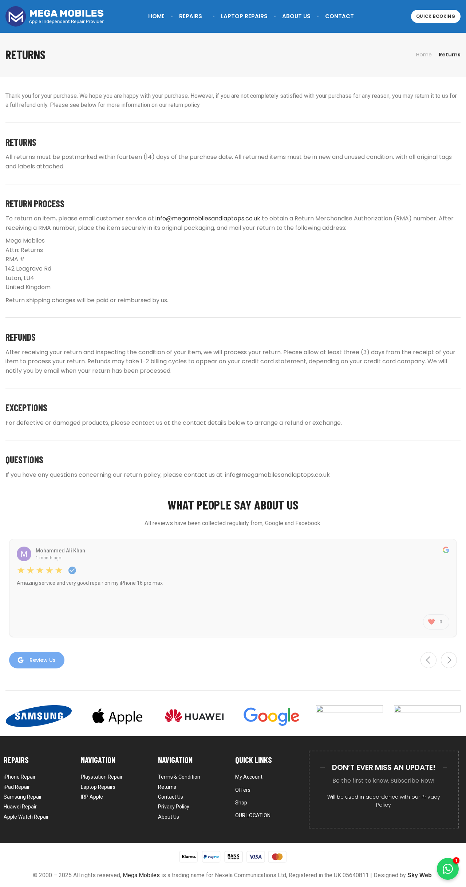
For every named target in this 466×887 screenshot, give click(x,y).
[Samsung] (38, 716)
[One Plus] (427, 716)
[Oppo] (349, 716)
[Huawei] (194, 716)
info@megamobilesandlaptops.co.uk (207, 218)
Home (424, 54)
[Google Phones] (271, 716)
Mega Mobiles (141, 875)
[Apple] (116, 716)
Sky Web (419, 875)
